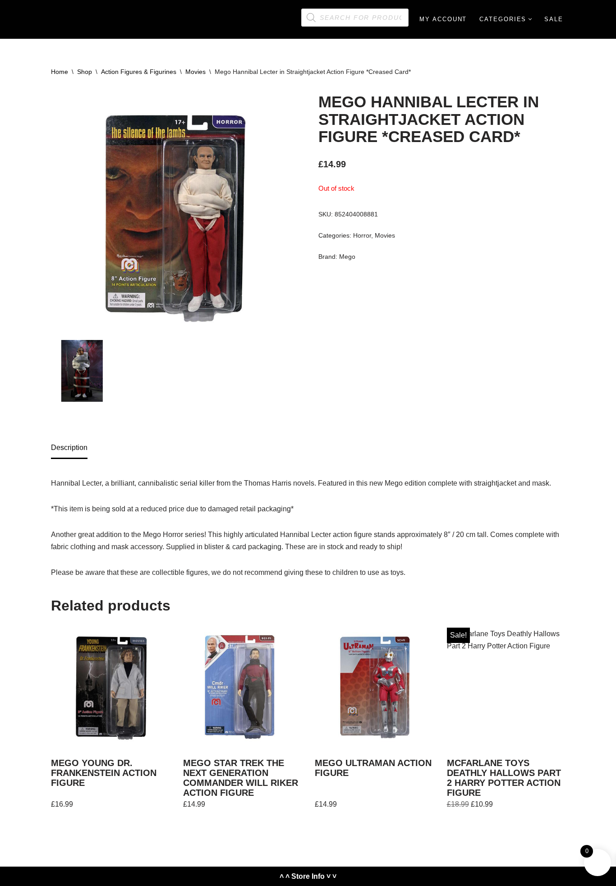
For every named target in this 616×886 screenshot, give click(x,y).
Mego (347, 256)
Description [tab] (69, 447)
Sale (553, 19)
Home (59, 71)
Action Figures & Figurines (138, 71)
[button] (530, 19)
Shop (84, 71)
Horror (362, 235)
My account (443, 19)
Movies (195, 71)
